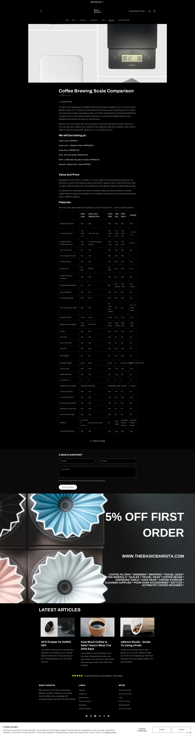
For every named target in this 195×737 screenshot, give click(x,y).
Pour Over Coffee (125, 708)
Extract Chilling (124, 701)
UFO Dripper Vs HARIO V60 (56, 643)
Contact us (83, 694)
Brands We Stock (125, 690)
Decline (181, 730)
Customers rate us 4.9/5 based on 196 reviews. (103, 676)
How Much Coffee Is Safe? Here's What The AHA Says (96, 645)
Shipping (82, 690)
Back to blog (99, 441)
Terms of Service (85, 701)
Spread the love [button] (66, 102)
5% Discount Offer (125, 694)
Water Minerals (124, 705)
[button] (41, 11)
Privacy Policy (110, 732)
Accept (162, 730)
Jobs (120, 697)
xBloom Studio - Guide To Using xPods (135, 643)
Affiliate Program (85, 708)
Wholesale (82, 705)
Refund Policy (84, 697)
